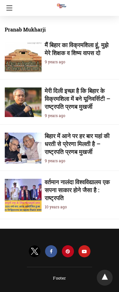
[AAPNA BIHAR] (61, 3)
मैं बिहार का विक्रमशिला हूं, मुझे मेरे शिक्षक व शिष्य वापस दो (77, 49)
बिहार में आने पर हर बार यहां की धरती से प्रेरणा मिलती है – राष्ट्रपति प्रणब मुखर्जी (77, 144)
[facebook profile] (51, 251)
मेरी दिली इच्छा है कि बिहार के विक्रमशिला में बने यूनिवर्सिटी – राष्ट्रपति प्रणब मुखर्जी (77, 98)
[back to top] (105, 278)
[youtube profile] (84, 251)
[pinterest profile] (68, 251)
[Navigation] (8, 8)
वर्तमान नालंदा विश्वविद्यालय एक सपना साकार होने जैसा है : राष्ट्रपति (77, 190)
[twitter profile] (35, 251)
